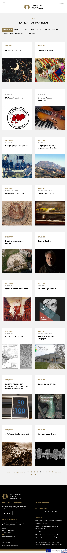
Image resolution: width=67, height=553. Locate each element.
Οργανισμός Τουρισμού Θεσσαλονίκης (46, 537)
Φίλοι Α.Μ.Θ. (38, 531)
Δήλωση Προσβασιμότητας (10, 545)
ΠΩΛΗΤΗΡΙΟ (31, 33)
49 (46, 472)
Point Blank (59, 544)
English (62, 3)
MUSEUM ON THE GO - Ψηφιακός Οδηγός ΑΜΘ (48, 520)
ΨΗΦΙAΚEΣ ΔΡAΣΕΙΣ (20, 29)
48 (43, 472)
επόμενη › (58, 472)
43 (28, 472)
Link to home (11, 496)
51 (52, 472)
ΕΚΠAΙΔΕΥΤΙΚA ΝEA (36, 29)
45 (34, 472)
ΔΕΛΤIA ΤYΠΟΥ (8, 33)
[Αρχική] (33, 7)
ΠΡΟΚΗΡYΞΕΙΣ (20, 33)
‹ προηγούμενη (18, 472)
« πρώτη (8, 472)
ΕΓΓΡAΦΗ (7, 513)
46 (37, 472)
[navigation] (4, 3)
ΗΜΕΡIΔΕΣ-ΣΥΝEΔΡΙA (52, 29)
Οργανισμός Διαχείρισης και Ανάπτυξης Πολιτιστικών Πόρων (46, 527)
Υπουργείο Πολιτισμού (41, 523)
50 (49, 472)
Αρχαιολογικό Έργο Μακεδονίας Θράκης (46, 534)
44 (31, 472)
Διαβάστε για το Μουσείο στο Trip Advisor (47, 512)
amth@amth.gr (10, 536)
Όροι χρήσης (6, 542)
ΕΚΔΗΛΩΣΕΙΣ (7, 29)
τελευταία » (33, 474)
